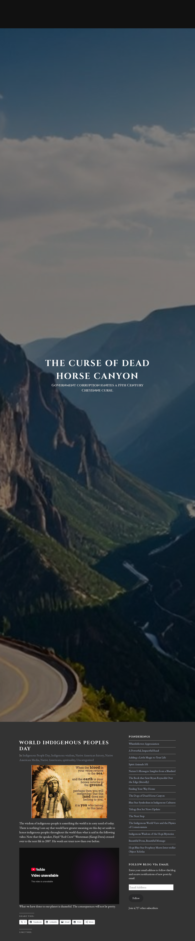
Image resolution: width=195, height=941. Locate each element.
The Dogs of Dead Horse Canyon (147, 795)
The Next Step (136, 816)
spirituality (69, 760)
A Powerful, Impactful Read (144, 750)
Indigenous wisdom (62, 755)
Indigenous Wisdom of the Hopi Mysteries (151, 834)
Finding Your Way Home (142, 789)
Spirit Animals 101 (138, 764)
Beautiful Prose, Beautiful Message (147, 840)
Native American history (90, 755)
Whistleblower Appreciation (144, 744)
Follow (135, 898)
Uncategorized (85, 760)
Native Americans (50, 760)
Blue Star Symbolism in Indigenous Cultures (152, 802)
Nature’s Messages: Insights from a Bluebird (152, 771)
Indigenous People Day (36, 755)
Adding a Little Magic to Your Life (147, 757)
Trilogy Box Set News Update (144, 809)
